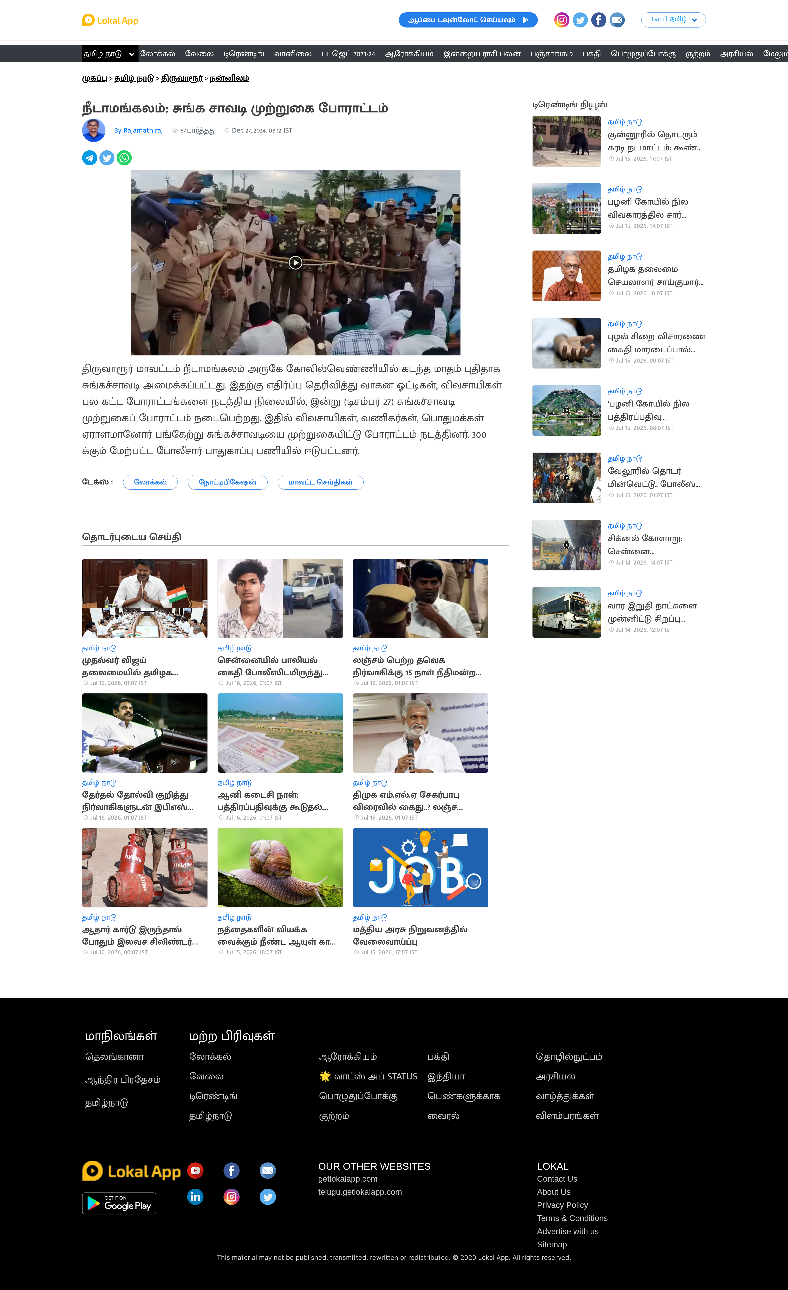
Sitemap (552, 1244)
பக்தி (438, 1057)
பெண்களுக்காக (464, 1096)
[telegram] (90, 160)
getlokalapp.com (348, 1178)
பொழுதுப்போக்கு (358, 1096)
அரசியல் (555, 1076)
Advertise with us (568, 1231)
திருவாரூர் (182, 78)
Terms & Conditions (572, 1218)
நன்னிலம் (229, 78)
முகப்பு (94, 78)
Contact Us (557, 1178)
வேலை (206, 1076)
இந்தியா (446, 1076)
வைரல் (443, 1116)
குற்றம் (334, 1116)
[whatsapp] (125, 160)
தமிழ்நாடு (106, 1103)
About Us (554, 1191)
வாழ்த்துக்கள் (565, 1096)
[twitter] (108, 160)
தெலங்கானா (114, 1057)
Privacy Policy (562, 1205)
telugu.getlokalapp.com (360, 1191)
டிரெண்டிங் (213, 1096)
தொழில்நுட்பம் (569, 1057)
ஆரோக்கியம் (348, 1057)
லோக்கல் (210, 1057)
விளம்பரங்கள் (567, 1116)
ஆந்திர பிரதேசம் (123, 1080)
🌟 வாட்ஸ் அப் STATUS (368, 1076)
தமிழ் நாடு (103, 54)
